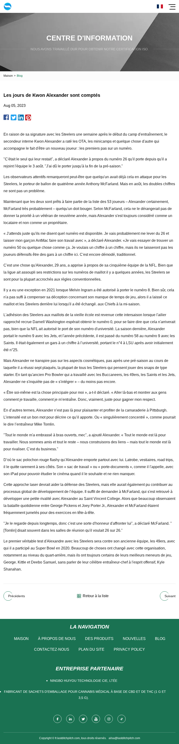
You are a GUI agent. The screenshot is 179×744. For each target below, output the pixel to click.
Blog (160, 639)
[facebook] (57, 719)
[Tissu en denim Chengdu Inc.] (7, 6)
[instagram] (109, 719)
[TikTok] (121, 719)
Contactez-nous (51, 649)
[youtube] (96, 719)
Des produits (99, 639)
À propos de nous (57, 639)
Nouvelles (134, 639)
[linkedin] (70, 719)
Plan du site (91, 649)
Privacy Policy (129, 649)
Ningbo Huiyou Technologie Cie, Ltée (83, 681)
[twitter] (83, 719)
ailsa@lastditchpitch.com (124, 738)
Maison (8, 75)
